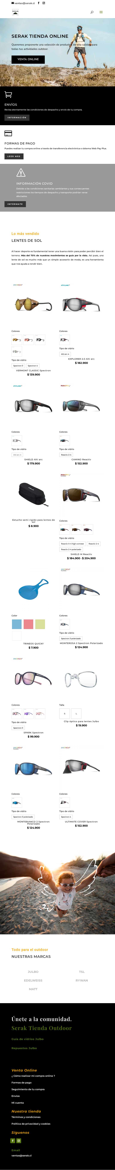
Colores (16, 331)
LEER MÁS (14, 156)
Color (14, 615)
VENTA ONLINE (28, 59)
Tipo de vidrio (19, 360)
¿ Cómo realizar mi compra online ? (33, 1075)
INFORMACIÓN (17, 117)
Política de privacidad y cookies (31, 1123)
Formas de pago (21, 1082)
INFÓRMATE (15, 204)
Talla (61, 705)
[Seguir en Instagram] (18, 1140)
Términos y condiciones (26, 1117)
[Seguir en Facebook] (12, 1140)
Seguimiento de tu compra (28, 1089)
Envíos (16, 1096)
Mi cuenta (18, 1102)
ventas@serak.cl (22, 1155)
